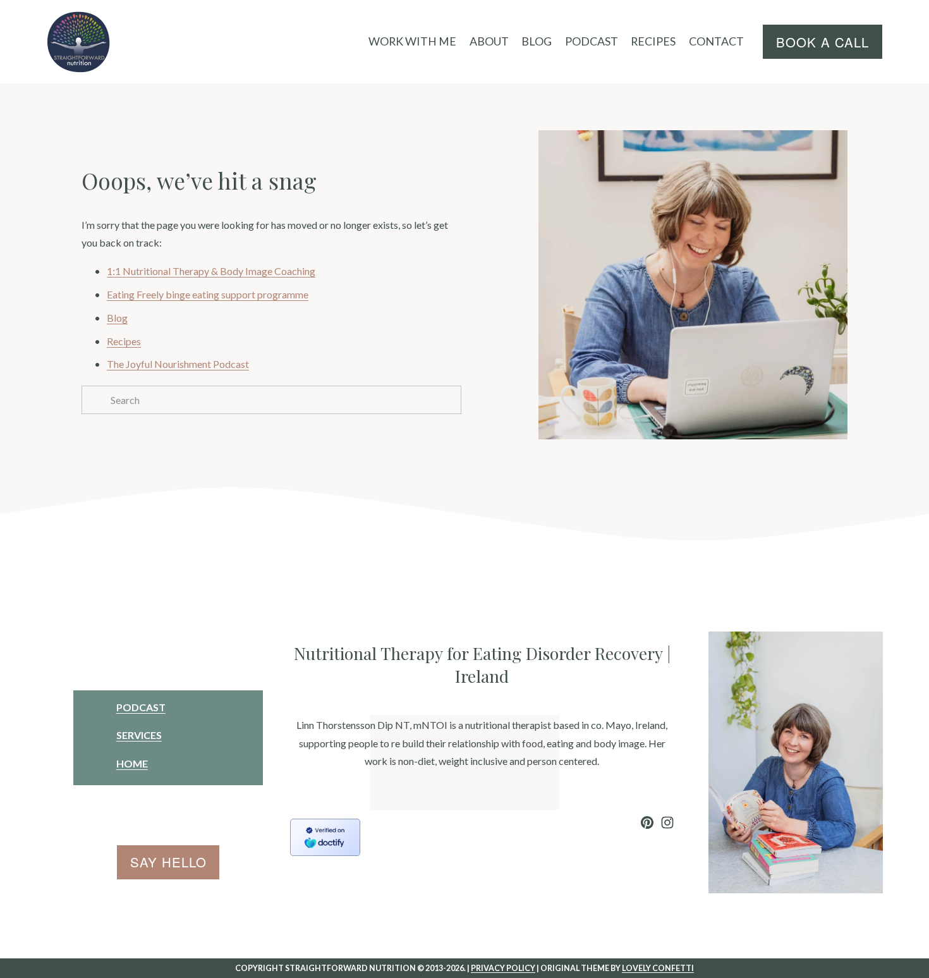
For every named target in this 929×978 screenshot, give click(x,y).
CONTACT (716, 41)
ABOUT (489, 41)
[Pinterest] (647, 822)
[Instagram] (667, 822)
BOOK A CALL (822, 42)
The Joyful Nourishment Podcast (178, 364)
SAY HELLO (168, 862)
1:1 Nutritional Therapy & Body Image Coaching (211, 271)
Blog (117, 318)
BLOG (536, 41)
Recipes (124, 341)
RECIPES (653, 41)
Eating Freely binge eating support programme (207, 294)
